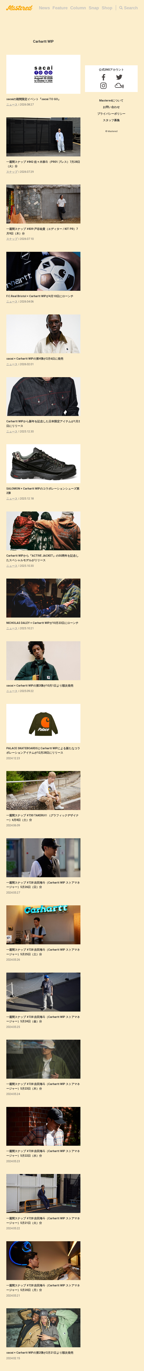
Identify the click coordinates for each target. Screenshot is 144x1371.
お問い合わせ (111, 107)
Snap (94, 7)
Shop (107, 7)
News (44, 7)
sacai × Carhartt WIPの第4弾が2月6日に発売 (34, 358)
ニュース (12, 104)
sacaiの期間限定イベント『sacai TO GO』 (33, 99)
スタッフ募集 (111, 120)
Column (78, 7)
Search (131, 7)
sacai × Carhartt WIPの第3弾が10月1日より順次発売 (39, 685)
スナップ (12, 171)
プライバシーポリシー (111, 113)
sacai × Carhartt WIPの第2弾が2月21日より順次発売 (39, 1352)
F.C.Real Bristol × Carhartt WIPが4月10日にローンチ (39, 296)
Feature (60, 7)
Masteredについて (111, 100)
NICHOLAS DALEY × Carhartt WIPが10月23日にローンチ (42, 623)
